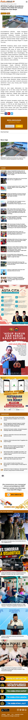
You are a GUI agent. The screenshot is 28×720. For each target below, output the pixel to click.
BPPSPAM (8, 4)
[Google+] (9, 113)
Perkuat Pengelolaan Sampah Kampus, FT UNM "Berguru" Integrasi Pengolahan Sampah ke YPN (17, 217)
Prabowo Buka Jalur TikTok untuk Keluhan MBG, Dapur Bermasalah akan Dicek (14, 458)
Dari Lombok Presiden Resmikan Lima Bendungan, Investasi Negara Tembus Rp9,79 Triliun (15, 464)
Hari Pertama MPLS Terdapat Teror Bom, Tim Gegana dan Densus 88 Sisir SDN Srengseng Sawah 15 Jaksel (15, 453)
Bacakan (4, 13)
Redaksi (4, 714)
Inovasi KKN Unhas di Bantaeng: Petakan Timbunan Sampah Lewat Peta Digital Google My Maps (17, 255)
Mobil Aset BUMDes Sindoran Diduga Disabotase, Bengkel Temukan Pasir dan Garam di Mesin (16, 195)
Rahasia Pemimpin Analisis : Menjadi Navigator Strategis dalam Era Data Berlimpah (15, 429)
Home (2, 4)
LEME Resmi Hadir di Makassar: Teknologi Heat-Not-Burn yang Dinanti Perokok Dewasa (16, 469)
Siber (8, 714)
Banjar (5, 4)
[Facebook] (6, 113)
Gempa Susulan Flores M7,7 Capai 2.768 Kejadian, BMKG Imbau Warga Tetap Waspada (17, 187)
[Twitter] (11, 113)
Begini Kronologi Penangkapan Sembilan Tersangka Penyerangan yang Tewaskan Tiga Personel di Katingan (16, 279)
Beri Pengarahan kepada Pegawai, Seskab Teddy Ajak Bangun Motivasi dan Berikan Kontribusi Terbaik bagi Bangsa (14, 425)
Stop (8, 13)
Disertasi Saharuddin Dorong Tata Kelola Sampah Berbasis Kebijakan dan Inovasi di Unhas (17, 263)
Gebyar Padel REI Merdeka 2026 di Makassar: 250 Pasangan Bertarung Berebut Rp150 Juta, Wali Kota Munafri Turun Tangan (16, 172)
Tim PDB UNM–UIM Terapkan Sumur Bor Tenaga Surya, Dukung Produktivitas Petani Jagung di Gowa (16, 202)
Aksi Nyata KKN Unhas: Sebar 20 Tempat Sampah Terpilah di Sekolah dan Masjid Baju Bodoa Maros (16, 233)
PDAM (15, 4)
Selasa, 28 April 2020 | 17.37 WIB (6, 11)
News (12, 4)
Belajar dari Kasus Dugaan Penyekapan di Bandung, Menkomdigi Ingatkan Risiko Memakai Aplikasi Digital (14, 447)
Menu (26, 1)
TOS (12, 714)
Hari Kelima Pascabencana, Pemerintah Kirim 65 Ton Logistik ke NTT (17, 179)
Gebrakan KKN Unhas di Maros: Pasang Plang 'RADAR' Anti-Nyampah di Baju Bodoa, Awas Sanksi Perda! (17, 240)
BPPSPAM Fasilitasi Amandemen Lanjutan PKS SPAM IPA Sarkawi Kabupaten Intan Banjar (12, 7)
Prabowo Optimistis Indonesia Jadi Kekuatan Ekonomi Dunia (16, 270)
